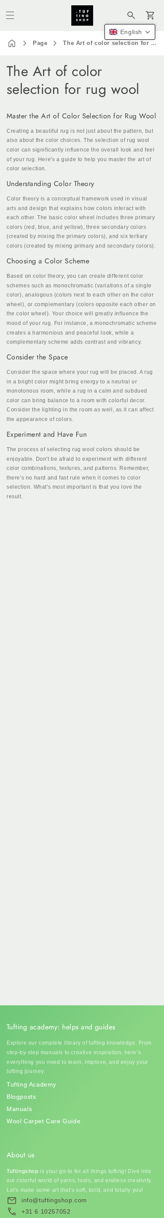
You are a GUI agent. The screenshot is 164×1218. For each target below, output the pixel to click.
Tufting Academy (31, 1084)
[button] (10, 15)
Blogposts (21, 1096)
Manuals (19, 1108)
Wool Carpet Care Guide (43, 1121)
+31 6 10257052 (45, 1211)
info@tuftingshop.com (54, 1200)
